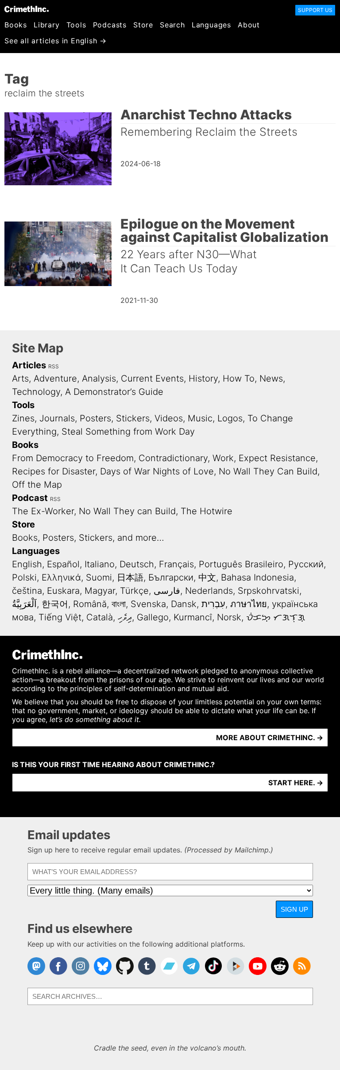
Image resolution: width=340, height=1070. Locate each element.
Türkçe (134, 590)
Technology (36, 391)
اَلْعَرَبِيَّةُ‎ (24, 604)
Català (99, 617)
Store (143, 24)
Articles (29, 365)
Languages (211, 24)
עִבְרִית (213, 604)
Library (47, 24)
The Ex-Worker (43, 511)
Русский (306, 564)
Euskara (63, 590)
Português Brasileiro (241, 564)
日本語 (130, 577)
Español (63, 564)
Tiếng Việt (60, 617)
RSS (53, 366)
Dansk (184, 604)
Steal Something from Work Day (128, 431)
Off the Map (37, 484)
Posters (95, 418)
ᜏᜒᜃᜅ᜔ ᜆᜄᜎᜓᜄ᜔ (275, 617)
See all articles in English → (55, 40)
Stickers (133, 418)
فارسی (167, 590)
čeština (27, 590)
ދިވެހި (125, 617)
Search (172, 24)
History (203, 378)
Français (176, 564)
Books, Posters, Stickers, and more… (88, 537)
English (27, 564)
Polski (24, 577)
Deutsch (137, 564)
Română (90, 604)
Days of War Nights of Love (157, 471)
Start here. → (295, 782)
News (271, 378)
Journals (57, 418)
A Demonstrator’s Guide (114, 391)
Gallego (153, 617)
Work (223, 458)
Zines (23, 418)
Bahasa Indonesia (257, 577)
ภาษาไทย (248, 604)
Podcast (30, 498)
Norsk (229, 617)
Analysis (99, 378)
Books (15, 24)
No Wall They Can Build (268, 471)
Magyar (100, 590)
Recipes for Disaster (53, 471)
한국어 (55, 604)
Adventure (55, 378)
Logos (230, 418)
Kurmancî (193, 617)
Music (200, 418)
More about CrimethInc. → (269, 737)
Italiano (100, 564)
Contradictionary (173, 458)
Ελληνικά (61, 577)
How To (239, 378)
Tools (76, 24)
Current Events (152, 378)
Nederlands (209, 590)
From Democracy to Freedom (73, 458)
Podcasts (110, 24)
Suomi (99, 577)
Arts (20, 378)
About (249, 24)
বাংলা (119, 604)
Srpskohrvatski (268, 590)
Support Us (315, 10)
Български (170, 577)
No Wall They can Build (127, 511)
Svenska (148, 604)
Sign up (294, 909)
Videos (169, 418)
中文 (207, 577)
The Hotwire (206, 511)
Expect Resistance (277, 458)
